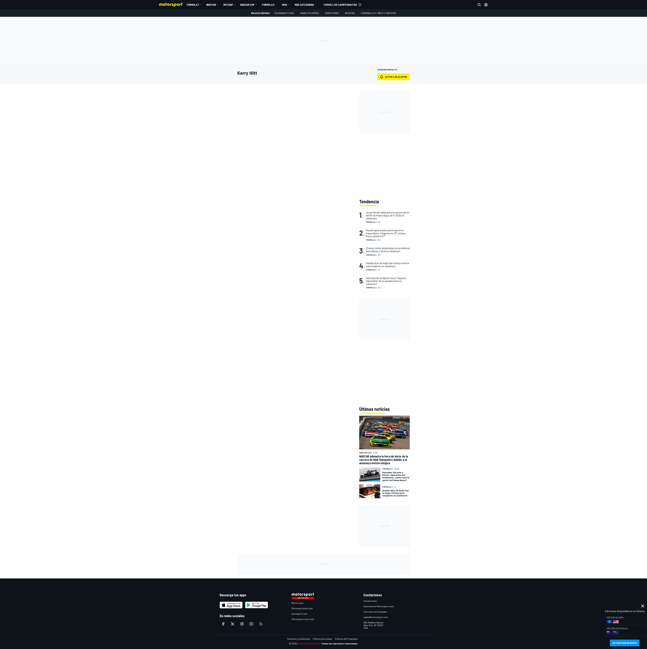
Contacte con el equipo (375, 611)
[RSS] (260, 624)
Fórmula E (268, 4)
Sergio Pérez (332, 13)
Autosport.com (299, 613)
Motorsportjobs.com (302, 608)
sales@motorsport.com (375, 617)
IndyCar (211, 4)
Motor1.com (297, 602)
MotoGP (228, 4)
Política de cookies (322, 638)
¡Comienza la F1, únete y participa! (378, 13)
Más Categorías (304, 4)
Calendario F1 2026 (284, 13)
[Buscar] (479, 4)
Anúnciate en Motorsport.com (378, 606)
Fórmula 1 (193, 4)
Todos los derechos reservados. (339, 643)
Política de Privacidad (346, 638)
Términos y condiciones (298, 638)
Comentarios (370, 600)
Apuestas (350, 13)
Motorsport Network (309, 643)
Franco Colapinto (309, 13)
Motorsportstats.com (303, 619)
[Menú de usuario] (486, 4)
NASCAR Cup (247, 4)
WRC (284, 4)
